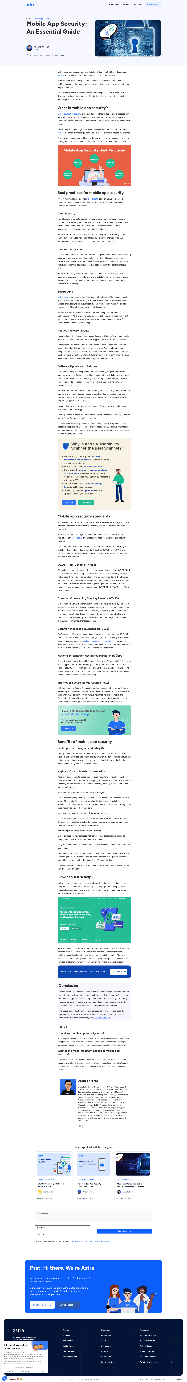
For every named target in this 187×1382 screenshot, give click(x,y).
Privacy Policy (144, 1379)
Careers (104, 1351)
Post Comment (124, 1231)
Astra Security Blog (148, 1335)
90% (60, 133)
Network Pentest (70, 1357)
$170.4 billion (76, 538)
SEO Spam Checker (148, 1357)
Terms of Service (157, 1379)
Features (66, 1335)
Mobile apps (63, 297)
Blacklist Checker (147, 1341)
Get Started (86, 502)
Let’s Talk (69, 502)
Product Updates (147, 1351)
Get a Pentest (66, 1305)
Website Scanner (147, 1346)
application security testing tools (97, 641)
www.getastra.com (101, 1018)
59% (60, 75)
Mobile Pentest (69, 1346)
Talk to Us (68, 728)
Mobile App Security (46, 1179)
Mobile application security (69, 114)
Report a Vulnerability (174, 1379)
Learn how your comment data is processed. (90, 1241)
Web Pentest (68, 1341)
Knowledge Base (108, 1362)
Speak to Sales (153, 4)
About (103, 1341)
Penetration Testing (148, 1362)
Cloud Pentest (69, 1351)
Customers (137, 4)
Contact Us (106, 1357)
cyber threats (92, 199)
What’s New (106, 1335)
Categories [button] (114, 4)
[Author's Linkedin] (80, 1126)
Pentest (126, 4)
